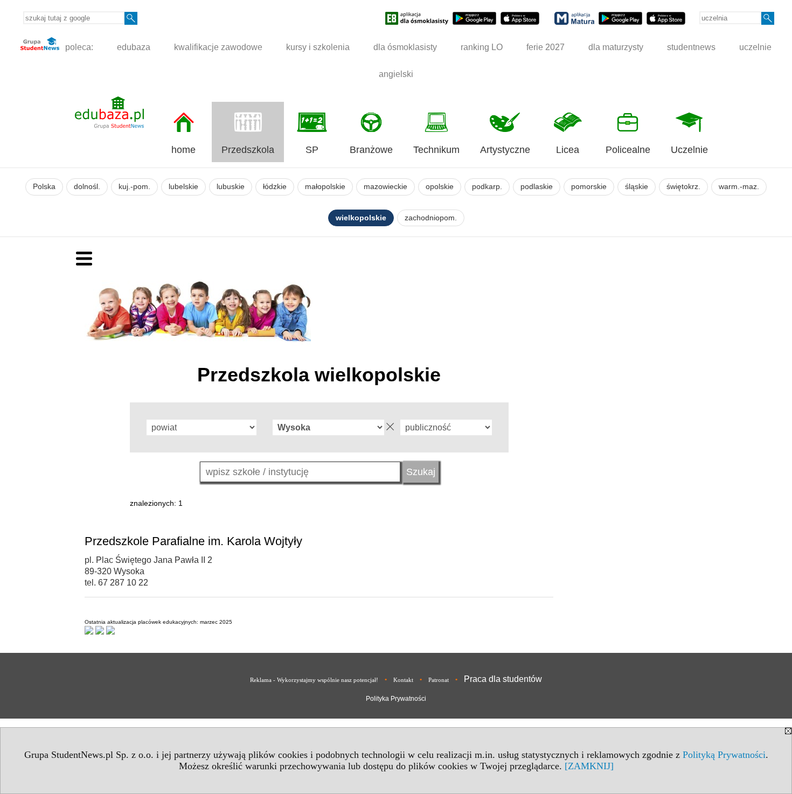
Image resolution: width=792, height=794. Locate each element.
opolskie (440, 187)
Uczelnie (689, 149)
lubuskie (231, 187)
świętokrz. (683, 187)
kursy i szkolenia (318, 47)
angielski (396, 74)
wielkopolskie (361, 218)
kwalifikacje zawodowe (218, 47)
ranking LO (482, 47)
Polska (44, 187)
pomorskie (589, 187)
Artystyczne (505, 149)
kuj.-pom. (134, 187)
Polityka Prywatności (396, 698)
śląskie (636, 187)
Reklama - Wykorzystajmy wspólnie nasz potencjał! (314, 680)
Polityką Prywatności (724, 754)
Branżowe (371, 149)
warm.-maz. (739, 187)
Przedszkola (247, 149)
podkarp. (487, 187)
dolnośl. (87, 187)
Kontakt (403, 680)
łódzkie (275, 187)
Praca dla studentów (503, 679)
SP (311, 149)
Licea (567, 149)
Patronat (438, 680)
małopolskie (325, 187)
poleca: (78, 47)
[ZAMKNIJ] (589, 766)
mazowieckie (385, 187)
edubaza (133, 47)
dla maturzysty (615, 47)
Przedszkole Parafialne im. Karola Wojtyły (193, 541)
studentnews (691, 47)
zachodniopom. (431, 218)
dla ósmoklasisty (405, 47)
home (183, 149)
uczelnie (755, 47)
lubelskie (183, 187)
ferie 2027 (545, 47)
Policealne (628, 149)
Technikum (436, 149)
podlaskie (536, 187)
